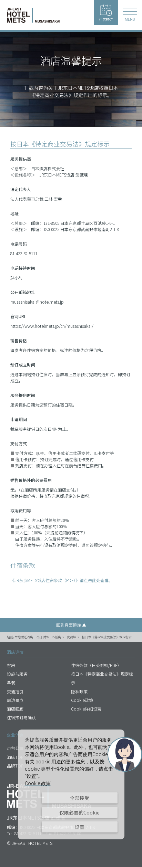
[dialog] (71, 784)
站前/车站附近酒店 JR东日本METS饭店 (34, 637)
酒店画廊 (15, 709)
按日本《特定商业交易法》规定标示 (107, 637)
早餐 (11, 682)
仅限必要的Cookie (79, 812)
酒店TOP (15, 757)
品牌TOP (15, 766)
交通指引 (15, 691)
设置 (79, 826)
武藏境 (71, 637)
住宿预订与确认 (21, 717)
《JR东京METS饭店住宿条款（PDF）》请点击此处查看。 (61, 580)
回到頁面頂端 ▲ (71, 625)
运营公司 (15, 748)
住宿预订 (106, 19)
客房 (11, 665)
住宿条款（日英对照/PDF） (96, 665)
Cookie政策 (82, 700)
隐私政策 (79, 691)
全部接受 (79, 797)
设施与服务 (17, 674)
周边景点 (15, 700)
